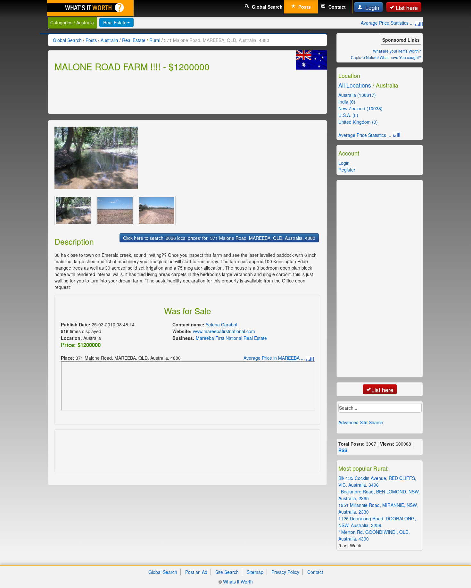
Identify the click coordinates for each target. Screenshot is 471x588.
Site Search (227, 572)
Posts (304, 7)
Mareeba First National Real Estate (231, 338)
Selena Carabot (221, 324)
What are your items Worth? (397, 51)
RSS (342, 450)
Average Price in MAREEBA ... (275, 358)
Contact (336, 7)
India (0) (346, 101)
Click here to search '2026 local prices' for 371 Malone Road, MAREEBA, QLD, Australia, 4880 (219, 238)
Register (346, 169)
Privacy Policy (285, 572)
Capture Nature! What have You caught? (386, 57)
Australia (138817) (357, 95)
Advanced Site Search (360, 422)
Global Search (267, 7)
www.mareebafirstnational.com (224, 331)
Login (371, 8)
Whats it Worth (238, 581)
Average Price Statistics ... (388, 23)
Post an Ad (196, 572)
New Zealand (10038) (360, 108)
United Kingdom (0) (358, 122)
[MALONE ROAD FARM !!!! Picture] (96, 158)
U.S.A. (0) (348, 115)
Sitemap (255, 572)
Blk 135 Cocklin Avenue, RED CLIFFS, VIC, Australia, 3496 (377, 481)
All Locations (354, 85)
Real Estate (115, 22)
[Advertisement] (171, 91)
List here (407, 8)
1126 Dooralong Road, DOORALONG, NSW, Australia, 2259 (377, 521)
